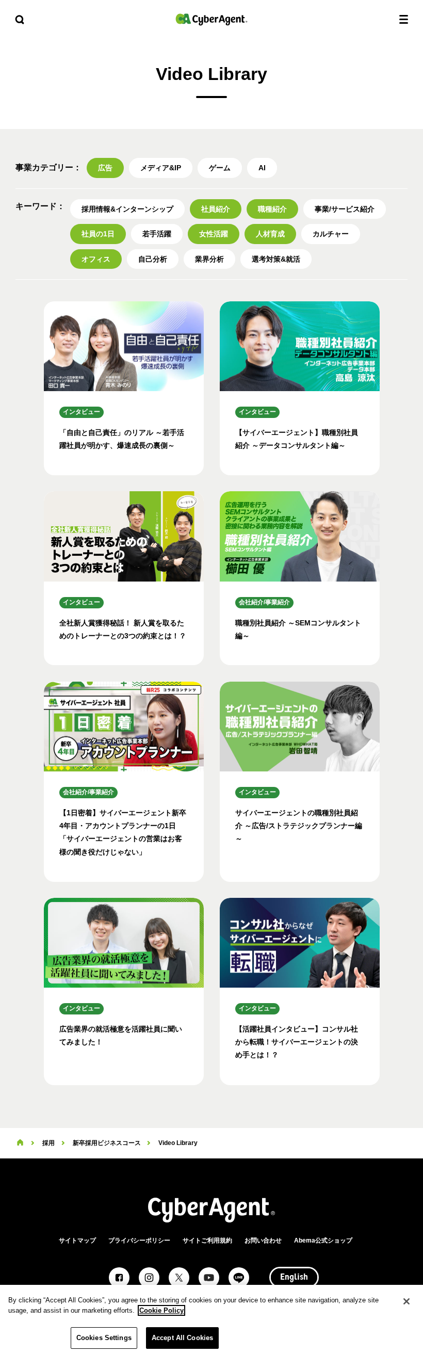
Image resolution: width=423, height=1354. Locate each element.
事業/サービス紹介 (345, 209)
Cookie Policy (161, 1310)
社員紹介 (215, 209)
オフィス (96, 259)
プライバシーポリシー (139, 1240)
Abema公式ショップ (323, 1240)
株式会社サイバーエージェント (211, 19)
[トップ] (20, 1143)
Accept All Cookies (182, 1338)
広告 (105, 168)
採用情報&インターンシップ (127, 209)
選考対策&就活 (276, 259)
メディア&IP (160, 168)
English (294, 1277)
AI (262, 168)
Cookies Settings (104, 1338)
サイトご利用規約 (207, 1240)
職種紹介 (272, 209)
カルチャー (331, 234)
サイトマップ (77, 1240)
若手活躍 (156, 234)
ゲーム (220, 168)
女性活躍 (213, 234)
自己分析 (152, 259)
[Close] (406, 1301)
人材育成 (270, 234)
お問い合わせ (263, 1240)
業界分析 (209, 259)
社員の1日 (98, 234)
